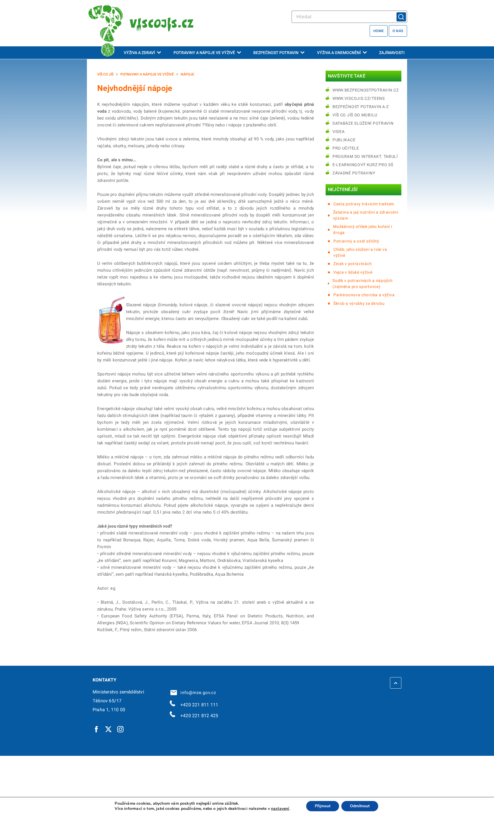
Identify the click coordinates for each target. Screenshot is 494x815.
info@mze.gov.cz (197, 692)
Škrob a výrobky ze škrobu (359, 303)
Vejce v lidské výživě (353, 272)
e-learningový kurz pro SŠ (362, 164)
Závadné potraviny (353, 173)
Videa (338, 131)
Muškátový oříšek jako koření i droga (362, 229)
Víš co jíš (105, 74)
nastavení (280, 808)
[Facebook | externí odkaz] (97, 728)
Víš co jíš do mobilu (354, 115)
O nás (398, 31)
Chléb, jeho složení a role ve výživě (360, 252)
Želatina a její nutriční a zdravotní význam (365, 215)
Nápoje (187, 74)
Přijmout (322, 806)
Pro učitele (345, 148)
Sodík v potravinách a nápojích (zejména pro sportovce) (362, 283)
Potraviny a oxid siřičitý (356, 241)
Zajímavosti (392, 52)
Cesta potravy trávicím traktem (363, 204)
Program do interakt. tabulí (365, 156)
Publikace (343, 140)
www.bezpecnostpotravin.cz (365, 90)
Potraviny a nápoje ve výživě (204, 52)
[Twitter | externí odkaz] (109, 728)
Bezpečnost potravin (275, 52)
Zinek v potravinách (352, 263)
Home (378, 31)
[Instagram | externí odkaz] (121, 728)
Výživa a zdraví (139, 52)
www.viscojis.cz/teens (358, 98)
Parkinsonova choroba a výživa (364, 295)
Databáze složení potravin (363, 123)
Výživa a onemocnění (339, 52)
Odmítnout (360, 806)
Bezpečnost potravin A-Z (360, 106)
